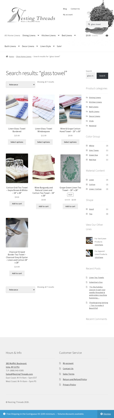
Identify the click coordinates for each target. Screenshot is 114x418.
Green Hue (93, 155)
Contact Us (75, 8)
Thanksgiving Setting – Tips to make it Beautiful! (98, 305)
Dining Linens (29, 35)
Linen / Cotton (95, 189)
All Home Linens (12, 35)
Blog (65, 8)
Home (11, 56)
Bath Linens (10, 46)
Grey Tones (94, 150)
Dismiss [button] (107, 413)
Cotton (92, 184)
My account (68, 14)
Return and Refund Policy (75, 379)
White (91, 145)
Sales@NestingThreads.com (19, 374)
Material (92, 125)
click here (99, 245)
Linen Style (45, 46)
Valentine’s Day (96, 282)
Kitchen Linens (49, 35)
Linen (91, 179)
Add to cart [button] (17, 203)
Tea (90, 214)
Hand (91, 209)
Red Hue (92, 159)
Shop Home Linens (23, 56)
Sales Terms (68, 374)
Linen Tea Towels (96, 277)
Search (89, 71)
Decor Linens (28, 46)
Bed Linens (67, 35)
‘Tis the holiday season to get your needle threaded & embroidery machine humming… (98, 292)
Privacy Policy (69, 384)
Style (91, 121)
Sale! (59, 46)
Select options (17, 142)
